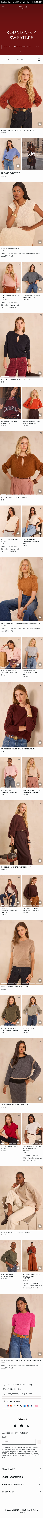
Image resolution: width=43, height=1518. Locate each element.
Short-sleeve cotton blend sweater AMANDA (32, 1148)
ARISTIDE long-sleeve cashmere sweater (18, 749)
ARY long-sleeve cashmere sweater (9, 791)
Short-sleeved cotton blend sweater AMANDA (21, 1360)
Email (4, 1437)
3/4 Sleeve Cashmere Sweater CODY (16, 867)
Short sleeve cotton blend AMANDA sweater (20, 623)
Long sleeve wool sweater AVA (14, 1105)
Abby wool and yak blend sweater (16, 1232)
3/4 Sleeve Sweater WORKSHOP (9, 422)
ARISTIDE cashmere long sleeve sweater (10, 1029)
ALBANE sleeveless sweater (13, 248)
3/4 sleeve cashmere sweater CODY (31, 296)
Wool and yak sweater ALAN (7, 1275)
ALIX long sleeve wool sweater (14, 498)
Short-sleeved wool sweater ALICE (16, 987)
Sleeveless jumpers (22, 47)
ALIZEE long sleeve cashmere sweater (17, 130)
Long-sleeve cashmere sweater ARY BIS (9, 910)
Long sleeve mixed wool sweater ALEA (31, 909)
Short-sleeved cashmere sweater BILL (31, 541)
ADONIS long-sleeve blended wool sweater (31, 1276)
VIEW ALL (6, 47)
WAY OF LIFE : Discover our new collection (21, 2)
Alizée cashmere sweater (30, 1029)
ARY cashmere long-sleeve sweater (31, 422)
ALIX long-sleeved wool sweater (15, 379)
